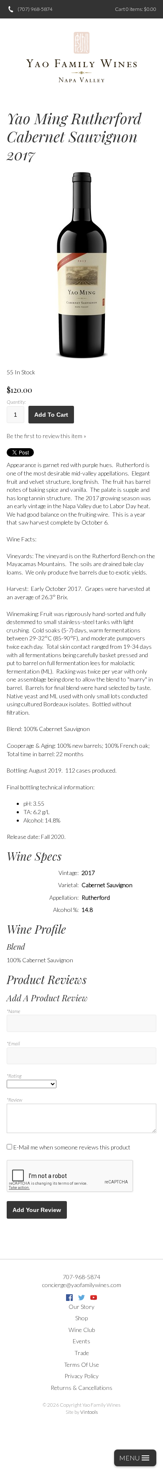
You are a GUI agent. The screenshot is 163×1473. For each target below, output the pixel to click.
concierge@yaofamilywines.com (81, 1284)
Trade (81, 1352)
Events (81, 1341)
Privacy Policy (81, 1375)
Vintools (89, 1412)
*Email (13, 1043)
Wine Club (82, 1329)
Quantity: (16, 402)
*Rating (14, 1076)
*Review (14, 1100)
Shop (81, 1318)
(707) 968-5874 (35, 9)
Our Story (81, 1306)
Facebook (69, 1297)
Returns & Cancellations (81, 1387)
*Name (13, 1011)
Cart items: (135, 9)
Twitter (81, 1297)
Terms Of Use (81, 1364)
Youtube (93, 1297)
